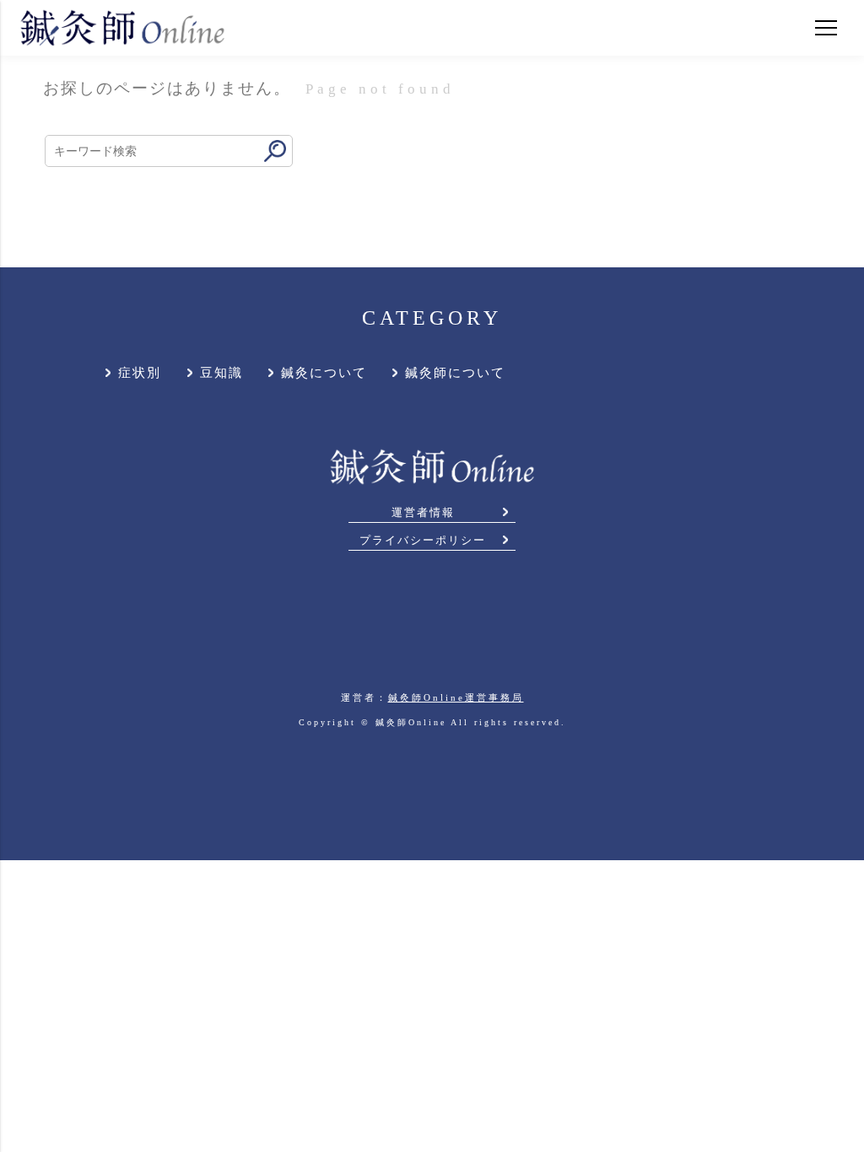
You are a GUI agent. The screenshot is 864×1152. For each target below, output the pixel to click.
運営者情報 (423, 513)
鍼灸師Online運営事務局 (456, 697)
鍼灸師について (455, 373)
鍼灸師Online (410, 722)
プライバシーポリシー (422, 540)
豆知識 (221, 373)
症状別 (139, 373)
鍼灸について (324, 373)
